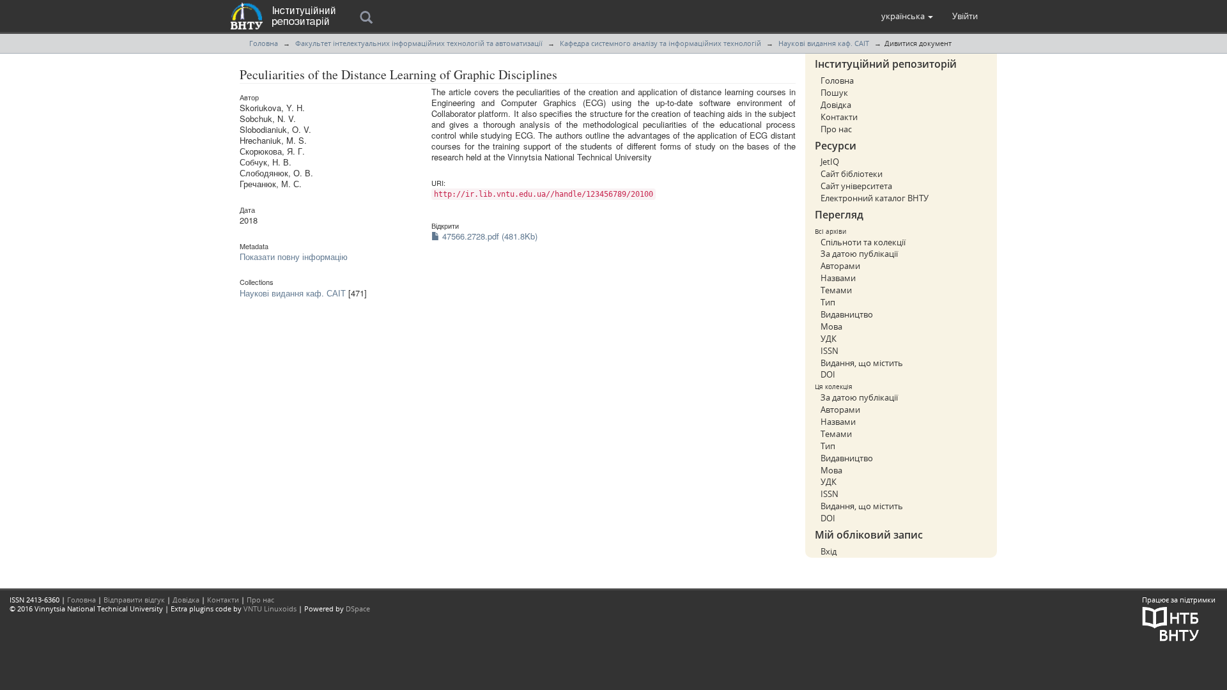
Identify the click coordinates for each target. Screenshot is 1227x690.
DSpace (358, 608)
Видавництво (847, 314)
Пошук (834, 92)
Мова (831, 326)
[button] (907, 16)
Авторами (840, 266)
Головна (263, 43)
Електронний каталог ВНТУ (875, 198)
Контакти (839, 117)
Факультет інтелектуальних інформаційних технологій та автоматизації (419, 43)
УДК (829, 338)
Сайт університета (856, 186)
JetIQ (830, 161)
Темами (836, 290)
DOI (828, 374)
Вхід (829, 551)
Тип (828, 302)
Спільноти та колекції (863, 242)
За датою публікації (859, 253)
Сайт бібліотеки (852, 174)
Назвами (838, 278)
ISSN (829, 350)
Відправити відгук (134, 599)
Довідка (836, 105)
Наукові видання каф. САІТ (823, 43)
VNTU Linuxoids (270, 608)
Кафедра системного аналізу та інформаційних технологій (660, 43)
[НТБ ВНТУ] (1171, 622)
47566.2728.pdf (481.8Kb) (488, 236)
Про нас (836, 129)
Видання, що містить (862, 363)
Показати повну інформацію (294, 256)
